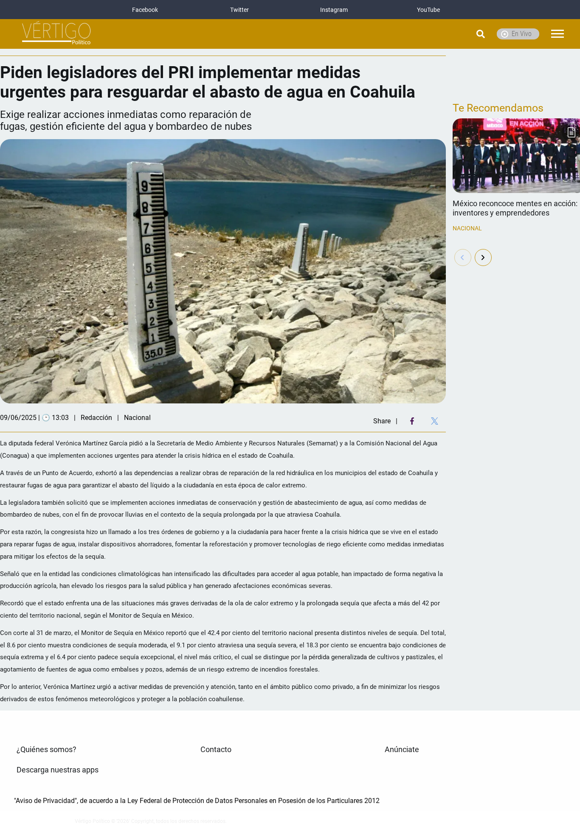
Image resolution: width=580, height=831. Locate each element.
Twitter (239, 9)
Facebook (145, 9)
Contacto (215, 749)
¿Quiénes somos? (46, 749)
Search (459, 34)
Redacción (96, 418)
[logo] (56, 34)
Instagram (334, 9)
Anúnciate (402, 749)
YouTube (428, 9)
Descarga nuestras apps (58, 770)
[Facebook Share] (412, 421)
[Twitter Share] (434, 421)
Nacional (467, 228)
